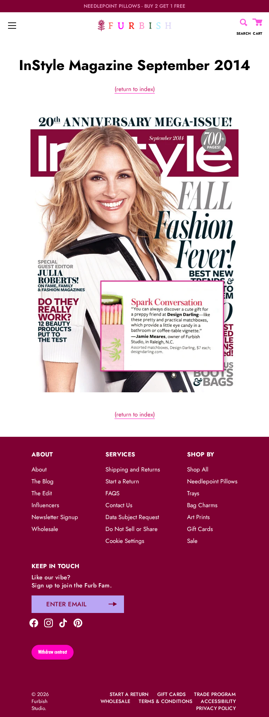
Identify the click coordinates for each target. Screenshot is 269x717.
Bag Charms (202, 505)
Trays (193, 493)
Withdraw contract (52, 652)
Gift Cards (200, 529)
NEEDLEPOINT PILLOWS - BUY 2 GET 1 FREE (135, 6)
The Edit (42, 493)
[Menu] (12, 25)
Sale (192, 541)
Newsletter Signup (55, 517)
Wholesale (45, 529)
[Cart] (257, 22)
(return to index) (135, 89)
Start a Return (122, 481)
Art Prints (198, 517)
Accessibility (218, 701)
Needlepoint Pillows (212, 481)
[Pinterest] (78, 622)
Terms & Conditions (165, 701)
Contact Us (118, 505)
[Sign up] (113, 604)
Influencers (45, 505)
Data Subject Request (132, 517)
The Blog (43, 481)
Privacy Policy (216, 708)
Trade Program (215, 694)
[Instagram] (48, 622)
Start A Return (129, 694)
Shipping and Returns (132, 469)
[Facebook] (33, 622)
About (39, 469)
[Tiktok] (63, 622)
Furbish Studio (40, 705)
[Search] (243, 22)
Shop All (197, 469)
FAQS (112, 493)
